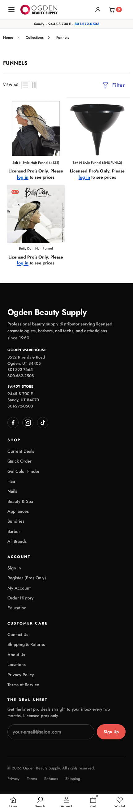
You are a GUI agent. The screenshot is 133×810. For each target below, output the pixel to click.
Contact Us (17, 634)
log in (22, 177)
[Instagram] (27, 422)
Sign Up (111, 732)
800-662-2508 (20, 376)
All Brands (17, 541)
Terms (32, 779)
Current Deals (20, 451)
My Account (19, 588)
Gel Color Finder (23, 471)
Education (17, 608)
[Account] (98, 9)
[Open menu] (11, 9)
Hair (11, 481)
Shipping (72, 779)
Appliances (18, 511)
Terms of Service (23, 685)
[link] (119, 802)
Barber (13, 531)
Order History (20, 598)
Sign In (14, 568)
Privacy (13, 779)
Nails (12, 491)
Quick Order (19, 461)
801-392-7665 (20, 369)
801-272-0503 (87, 23)
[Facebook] (13, 422)
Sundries (15, 521)
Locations (16, 664)
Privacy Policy (20, 675)
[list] (25, 85)
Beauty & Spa (20, 501)
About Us (16, 654)
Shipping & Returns (26, 644)
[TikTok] (42, 422)
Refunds (51, 779)
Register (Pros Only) (26, 578)
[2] (34, 85)
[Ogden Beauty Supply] (39, 9)
